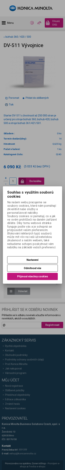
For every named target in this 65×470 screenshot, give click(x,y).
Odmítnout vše (32, 268)
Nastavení (32, 259)
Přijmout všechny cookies (32, 276)
